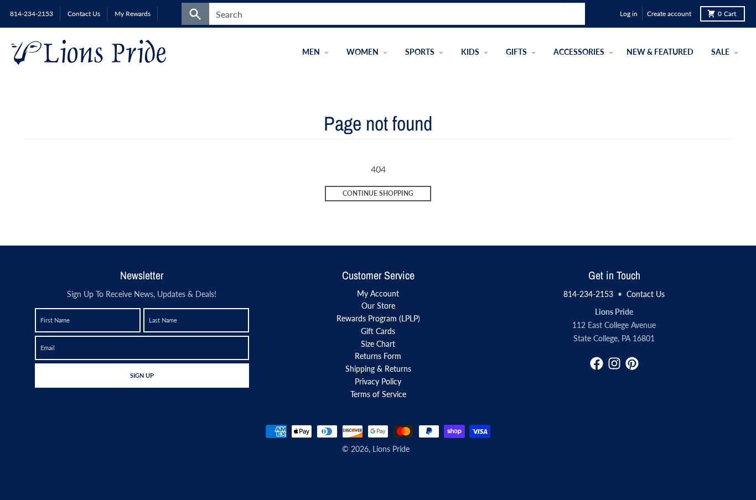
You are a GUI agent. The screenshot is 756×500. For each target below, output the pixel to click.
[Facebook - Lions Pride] (596, 363)
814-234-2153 (588, 294)
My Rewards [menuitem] (133, 13)
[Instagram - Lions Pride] (614, 363)
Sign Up (142, 375)
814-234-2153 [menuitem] (31, 13)
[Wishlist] (608, 13)
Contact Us (645, 294)
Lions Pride (391, 449)
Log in (629, 13)
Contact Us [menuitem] (84, 13)
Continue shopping (378, 193)
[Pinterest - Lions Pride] (632, 363)
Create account (669, 13)
